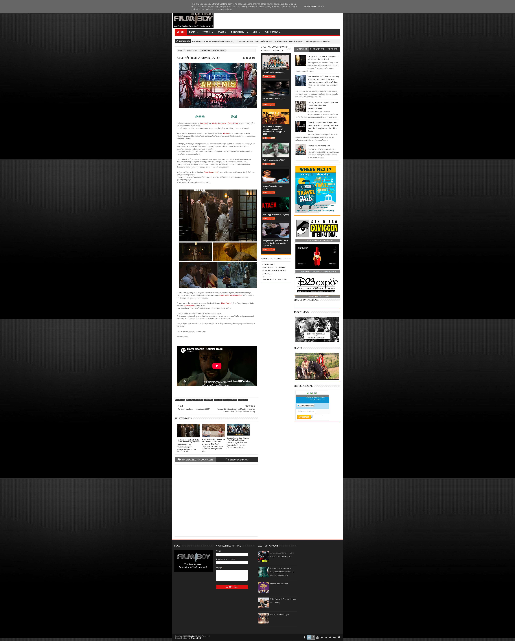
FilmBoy (191, 636)
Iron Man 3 (204, 123)
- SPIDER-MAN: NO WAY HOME (274, 279)
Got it (321, 7)
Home (182, 32)
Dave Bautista (199, 399)
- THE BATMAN (268, 264)
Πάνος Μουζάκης (180, 399)
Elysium (226, 133)
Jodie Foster (217, 399)
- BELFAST (266, 276)
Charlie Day (189, 399)
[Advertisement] (291, 18)
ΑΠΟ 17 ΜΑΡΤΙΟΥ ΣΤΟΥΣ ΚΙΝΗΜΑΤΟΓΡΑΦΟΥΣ (274, 49)
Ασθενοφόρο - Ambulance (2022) (249, 41)
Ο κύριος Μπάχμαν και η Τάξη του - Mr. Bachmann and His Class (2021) (275, 243)
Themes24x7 (196, 638)
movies (225, 399)
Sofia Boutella (233, 399)
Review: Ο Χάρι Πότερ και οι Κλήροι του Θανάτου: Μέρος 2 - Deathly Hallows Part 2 (282, 571)
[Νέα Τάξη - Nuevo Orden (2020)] (276, 200)
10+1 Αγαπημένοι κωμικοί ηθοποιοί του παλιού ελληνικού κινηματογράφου (323, 105)
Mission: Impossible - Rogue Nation (225, 123)
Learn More (310, 7)
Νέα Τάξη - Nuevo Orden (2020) (275, 214)
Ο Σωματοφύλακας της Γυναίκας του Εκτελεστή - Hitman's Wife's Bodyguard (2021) (298, 41)
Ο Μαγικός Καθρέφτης (279, 584)
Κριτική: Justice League (279, 615)
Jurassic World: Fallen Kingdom (230, 295)
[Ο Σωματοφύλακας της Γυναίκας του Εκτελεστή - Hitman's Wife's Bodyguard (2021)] (276, 112)
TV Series (206, 32)
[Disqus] (216, 500)
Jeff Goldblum (208, 399)
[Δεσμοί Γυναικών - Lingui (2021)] (276, 171)
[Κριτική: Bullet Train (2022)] (276, 57)
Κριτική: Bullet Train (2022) (319, 145)
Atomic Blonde (189, 306)
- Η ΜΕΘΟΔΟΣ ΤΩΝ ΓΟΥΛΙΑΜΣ (274, 267)
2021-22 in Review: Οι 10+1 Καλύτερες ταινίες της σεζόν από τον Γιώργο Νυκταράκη (200, 41)
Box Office (222, 32)
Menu (255, 32)
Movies (192, 32)
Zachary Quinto (192, 50)
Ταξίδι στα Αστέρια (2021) (273, 160)
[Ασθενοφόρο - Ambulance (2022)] (276, 83)
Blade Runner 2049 (211, 172)
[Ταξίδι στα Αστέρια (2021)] (276, 145)
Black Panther (226, 303)
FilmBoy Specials (238, 32)
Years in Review (271, 32)
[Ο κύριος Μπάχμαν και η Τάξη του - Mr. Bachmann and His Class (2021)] (276, 226)
